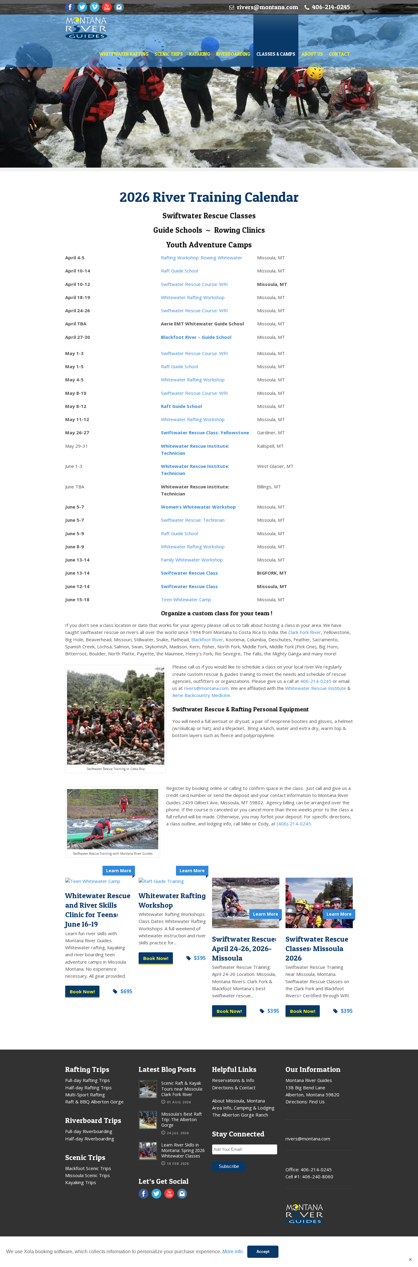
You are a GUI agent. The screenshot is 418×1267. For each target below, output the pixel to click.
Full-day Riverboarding (88, 1131)
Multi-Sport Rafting (85, 1094)
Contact (339, 54)
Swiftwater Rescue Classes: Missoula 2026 (317, 948)
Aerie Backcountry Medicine (201, 695)
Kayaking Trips (80, 1182)
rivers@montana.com (267, 7)
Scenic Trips (169, 54)
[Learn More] (98, 881)
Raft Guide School (179, 271)
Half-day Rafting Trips (88, 1087)
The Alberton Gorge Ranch (240, 1115)
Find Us (317, 1101)
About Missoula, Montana (238, 1101)
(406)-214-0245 (294, 824)
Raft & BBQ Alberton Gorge (94, 1101)
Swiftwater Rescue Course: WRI (194, 284)
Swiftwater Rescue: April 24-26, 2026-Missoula (244, 948)
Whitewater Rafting (123, 54)
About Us (312, 54)
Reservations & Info (233, 1080)
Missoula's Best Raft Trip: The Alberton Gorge (181, 1119)
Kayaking (199, 54)
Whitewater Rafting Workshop (193, 297)
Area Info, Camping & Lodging (243, 1108)
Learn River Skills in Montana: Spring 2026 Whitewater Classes (183, 1150)
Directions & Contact (234, 1087)
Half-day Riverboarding (89, 1138)
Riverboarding (233, 54)
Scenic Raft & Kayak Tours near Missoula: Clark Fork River (182, 1088)
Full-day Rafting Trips (87, 1080)
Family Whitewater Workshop (192, 560)
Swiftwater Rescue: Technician (193, 520)
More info (232, 1251)
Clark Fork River (304, 632)
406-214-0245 (315, 681)
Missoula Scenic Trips (87, 1175)
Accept (262, 1251)
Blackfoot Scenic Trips (88, 1168)
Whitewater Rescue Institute (315, 688)
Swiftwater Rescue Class (189, 573)
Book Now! (82, 991)
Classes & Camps (275, 54)
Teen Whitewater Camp (186, 599)
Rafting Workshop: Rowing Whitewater (201, 257)
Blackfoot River (207, 639)
